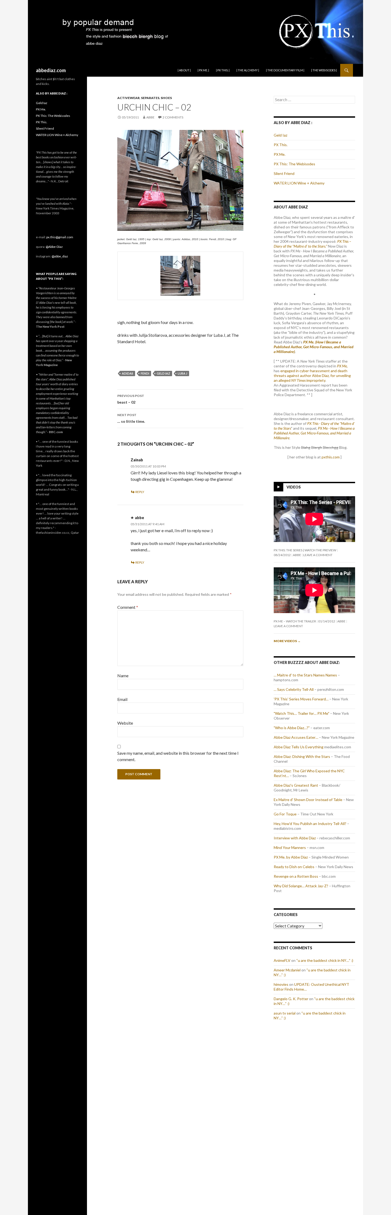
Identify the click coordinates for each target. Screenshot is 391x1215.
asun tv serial (285, 1013)
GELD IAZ (163, 373)
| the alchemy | (247, 70)
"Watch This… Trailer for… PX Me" (301, 713)
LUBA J (182, 373)
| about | (184, 70)
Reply (139, 492)
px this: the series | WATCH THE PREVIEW (305, 550)
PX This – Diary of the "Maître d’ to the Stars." (312, 243)
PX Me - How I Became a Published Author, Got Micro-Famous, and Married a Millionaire (314, 433)
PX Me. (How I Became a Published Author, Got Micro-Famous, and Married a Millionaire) (313, 347)
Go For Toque (285, 814)
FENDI (145, 373)
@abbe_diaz (60, 256)
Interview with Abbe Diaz (295, 838)
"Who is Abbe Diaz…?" (292, 727)
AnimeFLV (282, 960)
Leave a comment (317, 555)
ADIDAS (127, 373)
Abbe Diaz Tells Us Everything (298, 747)
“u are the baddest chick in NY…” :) (324, 960)
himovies (281, 984)
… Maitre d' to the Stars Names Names (305, 675)
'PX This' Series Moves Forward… (301, 699)
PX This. (281, 144)
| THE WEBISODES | (324, 70)
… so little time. (131, 418)
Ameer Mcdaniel (287, 970)
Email (122, 699)
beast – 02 (130, 399)
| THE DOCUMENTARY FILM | (285, 70)
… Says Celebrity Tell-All (294, 689)
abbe (150, 117)
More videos (287, 641)
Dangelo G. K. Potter (291, 998)
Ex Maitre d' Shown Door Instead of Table (308, 799)
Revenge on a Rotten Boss (296, 876)
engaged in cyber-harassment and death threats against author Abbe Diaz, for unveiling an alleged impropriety (312, 375)
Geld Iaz (280, 135)
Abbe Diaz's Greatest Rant (296, 785)
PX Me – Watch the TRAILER (295, 621)
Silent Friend (284, 173)
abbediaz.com (51, 70)
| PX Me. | (203, 70)
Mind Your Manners (290, 847)
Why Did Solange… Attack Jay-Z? (301, 886)
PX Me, (342, 366)
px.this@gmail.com (59, 237)
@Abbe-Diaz (54, 247)
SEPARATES (150, 98)
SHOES (166, 98)
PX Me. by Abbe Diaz (291, 857)
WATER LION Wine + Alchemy (299, 183)
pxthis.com (331, 457)
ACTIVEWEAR (128, 98)
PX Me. (279, 154)
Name (122, 675)
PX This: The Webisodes (294, 164)
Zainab (137, 460)
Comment (127, 607)
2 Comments (173, 117)
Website (125, 722)
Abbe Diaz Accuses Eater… (296, 737)
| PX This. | (223, 70)
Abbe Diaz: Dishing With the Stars (302, 756)
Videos (293, 487)
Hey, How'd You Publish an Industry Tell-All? (310, 823)
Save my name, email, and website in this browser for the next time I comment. (178, 756)
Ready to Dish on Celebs (294, 866)
